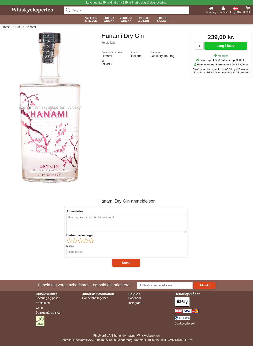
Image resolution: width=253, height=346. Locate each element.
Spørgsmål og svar (48, 312)
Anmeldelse (74, 211)
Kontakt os (43, 302)
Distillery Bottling (162, 56)
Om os (40, 307)
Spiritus (143, 19)
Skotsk (109, 19)
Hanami (106, 56)
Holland (136, 56)
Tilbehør (161, 19)
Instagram (134, 302)
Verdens (126, 19)
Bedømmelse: (80, 235)
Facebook (135, 298)
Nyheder (91, 19)
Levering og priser (47, 298)
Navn (70, 246)
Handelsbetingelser (95, 298)
